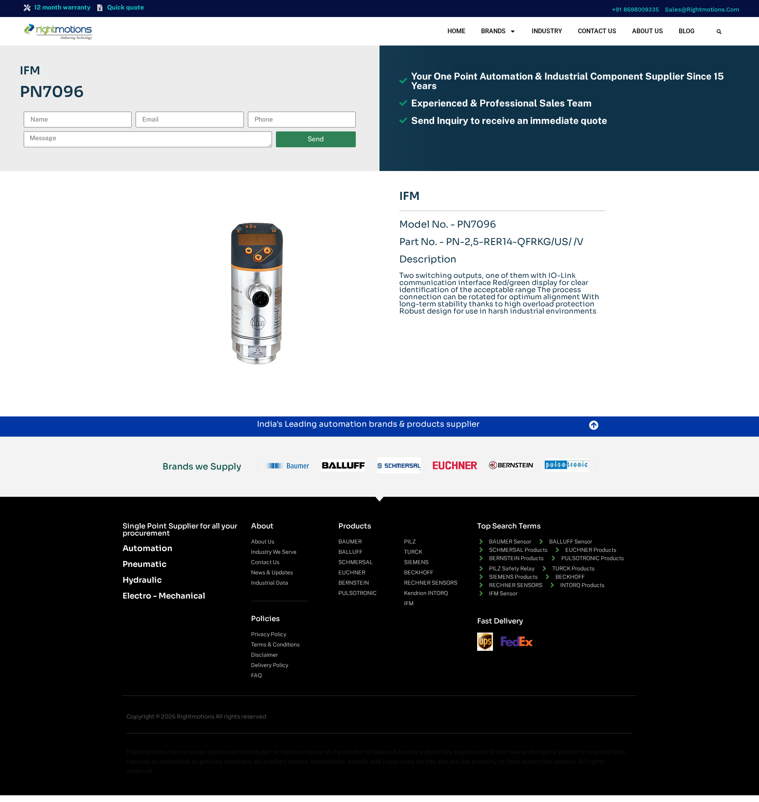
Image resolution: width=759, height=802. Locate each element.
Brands (493, 31)
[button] (633, 10)
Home (456, 31)
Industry (547, 31)
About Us (647, 31)
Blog (687, 31)
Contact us (597, 31)
